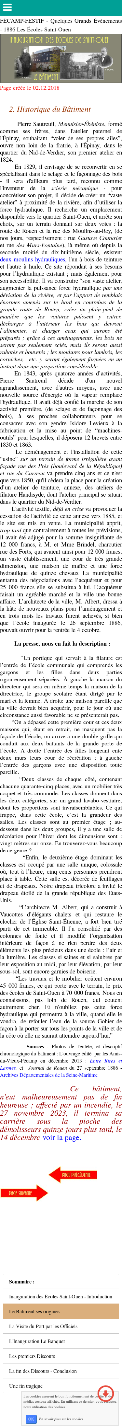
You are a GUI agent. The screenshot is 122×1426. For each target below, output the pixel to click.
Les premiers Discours (32, 1355)
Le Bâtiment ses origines (34, 1311)
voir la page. (62, 1137)
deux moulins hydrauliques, (33, 259)
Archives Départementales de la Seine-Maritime (49, 1074)
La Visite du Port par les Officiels (43, 1326)
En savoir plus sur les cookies (61, 1419)
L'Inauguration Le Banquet (37, 1341)
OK (31, 1419)
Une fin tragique (26, 1385)
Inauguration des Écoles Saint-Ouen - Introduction (60, 1296)
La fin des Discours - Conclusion (43, 1370)
